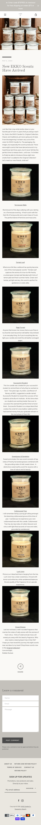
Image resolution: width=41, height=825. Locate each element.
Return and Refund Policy (25, 764)
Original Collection (13, 648)
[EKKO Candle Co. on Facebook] (19, 801)
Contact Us (29, 767)
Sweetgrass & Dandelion (20, 457)
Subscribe (29, 788)
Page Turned (20, 327)
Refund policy (21, 770)
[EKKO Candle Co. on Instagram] (22, 801)
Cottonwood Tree (20, 511)
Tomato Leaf (20, 262)
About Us (8, 764)
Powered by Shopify (20, 809)
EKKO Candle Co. (26, 806)
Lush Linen (20, 572)
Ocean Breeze (20, 627)
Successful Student (20, 383)
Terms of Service (14, 767)
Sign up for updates (20, 777)
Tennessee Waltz (20, 205)
